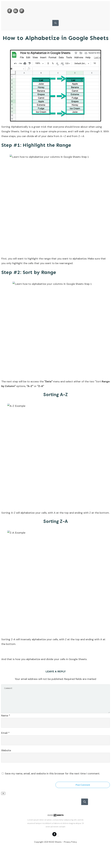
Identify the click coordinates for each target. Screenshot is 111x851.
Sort (98, 381)
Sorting (5, 127)
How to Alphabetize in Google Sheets (55, 37)
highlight (17, 263)
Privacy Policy (70, 842)
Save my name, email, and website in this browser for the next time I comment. (52, 773)
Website (6, 750)
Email (5, 733)
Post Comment (83, 785)
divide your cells (55, 659)
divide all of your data (40, 136)
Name (5, 715)
